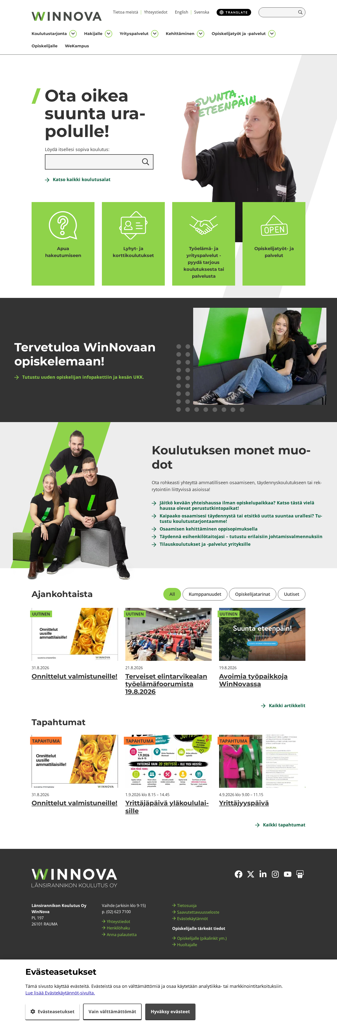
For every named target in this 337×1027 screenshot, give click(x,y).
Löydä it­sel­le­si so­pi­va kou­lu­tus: (77, 149)
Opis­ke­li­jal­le (44, 46)
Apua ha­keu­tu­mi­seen (63, 252)
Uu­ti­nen (41, 614)
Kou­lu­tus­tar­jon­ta (49, 33)
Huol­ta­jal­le (187, 944)
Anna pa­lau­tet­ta (122, 934)
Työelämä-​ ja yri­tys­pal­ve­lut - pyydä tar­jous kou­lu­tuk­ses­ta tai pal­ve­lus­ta (204, 262)
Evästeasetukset (56, 1011)
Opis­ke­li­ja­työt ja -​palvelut (239, 33)
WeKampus (77, 46)
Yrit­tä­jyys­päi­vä (244, 803)
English (181, 12)
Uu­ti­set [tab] (291, 594)
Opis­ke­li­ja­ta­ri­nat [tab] (252, 594)
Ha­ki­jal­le (93, 33)
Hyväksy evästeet (170, 1011)
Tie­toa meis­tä (125, 12)
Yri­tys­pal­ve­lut (134, 33)
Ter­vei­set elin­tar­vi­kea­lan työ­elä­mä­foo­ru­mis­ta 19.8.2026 (166, 684)
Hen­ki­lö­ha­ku (118, 928)
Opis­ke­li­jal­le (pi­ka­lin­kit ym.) (202, 938)
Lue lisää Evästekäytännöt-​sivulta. (60, 993)
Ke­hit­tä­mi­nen (180, 33)
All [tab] (172, 594)
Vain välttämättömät (112, 1011)
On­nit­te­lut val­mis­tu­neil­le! (74, 676)
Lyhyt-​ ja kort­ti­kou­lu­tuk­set (133, 252)
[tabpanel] (168, 652)
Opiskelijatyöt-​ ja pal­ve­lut (274, 252)
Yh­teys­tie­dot (156, 12)
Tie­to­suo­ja (187, 905)
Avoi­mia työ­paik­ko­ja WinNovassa (253, 680)
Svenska (201, 12)
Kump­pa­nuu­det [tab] (205, 594)
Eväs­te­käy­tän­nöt (192, 918)
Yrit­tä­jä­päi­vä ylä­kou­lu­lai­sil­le (167, 807)
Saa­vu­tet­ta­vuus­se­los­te (198, 912)
